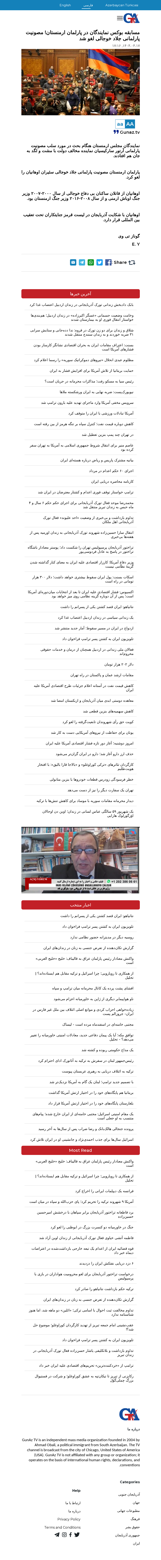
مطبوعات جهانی (128, 1511)
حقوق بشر (132, 1527)
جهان (136, 1503)
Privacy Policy (68, 1519)
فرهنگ (135, 1519)
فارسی (88, 5)
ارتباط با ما (72, 1503)
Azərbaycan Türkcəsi (121, 5)
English (65, 5)
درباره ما (74, 1511)
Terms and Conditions (62, 1527)
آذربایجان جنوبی (129, 1494)
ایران (136, 1543)
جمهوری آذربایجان (127, 1535)
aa (120, 124)
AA (130, 124)
